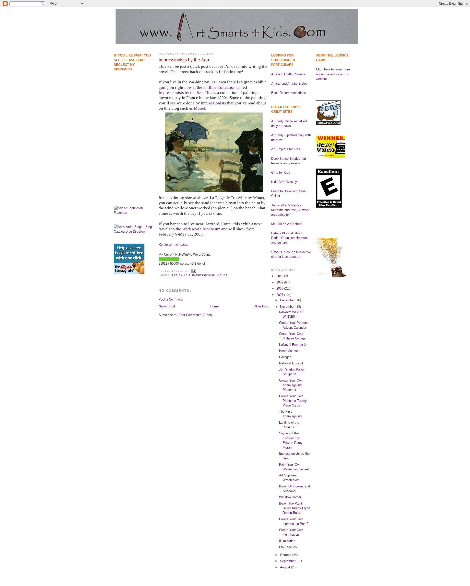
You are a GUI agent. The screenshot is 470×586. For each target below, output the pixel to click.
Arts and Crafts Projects (288, 74)
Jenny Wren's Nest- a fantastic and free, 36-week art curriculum (290, 209)
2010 (280, 276)
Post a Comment (171, 299)
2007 (280, 295)
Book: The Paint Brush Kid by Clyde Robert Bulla (294, 508)
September (288, 561)
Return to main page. (173, 244)
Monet (199, 108)
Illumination (287, 541)
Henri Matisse (289, 351)
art (174, 275)
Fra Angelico (288, 547)
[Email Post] (193, 271)
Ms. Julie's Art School (286, 224)
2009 (280, 282)
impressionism (203, 275)
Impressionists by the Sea (184, 59)
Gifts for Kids (280, 172)
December (287, 300)
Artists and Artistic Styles (289, 83)
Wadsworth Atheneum (201, 229)
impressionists (213, 103)
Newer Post (167, 306)
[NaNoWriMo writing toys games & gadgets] (214, 259)
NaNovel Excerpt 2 (292, 345)
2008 (280, 288)
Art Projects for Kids (285, 149)
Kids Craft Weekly (284, 182)
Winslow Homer (290, 497)
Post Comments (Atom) (195, 315)
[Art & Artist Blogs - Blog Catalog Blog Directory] (134, 231)
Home (214, 306)
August (285, 567)
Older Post (261, 306)
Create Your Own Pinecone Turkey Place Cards (293, 400)
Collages (285, 357)
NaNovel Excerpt (291, 363)
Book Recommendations (288, 93)
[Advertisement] (129, 96)
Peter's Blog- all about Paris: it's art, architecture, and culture (290, 237)
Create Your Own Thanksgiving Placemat (291, 385)
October (286, 555)
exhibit (184, 275)
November (287, 306)
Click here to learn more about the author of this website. (333, 74)
